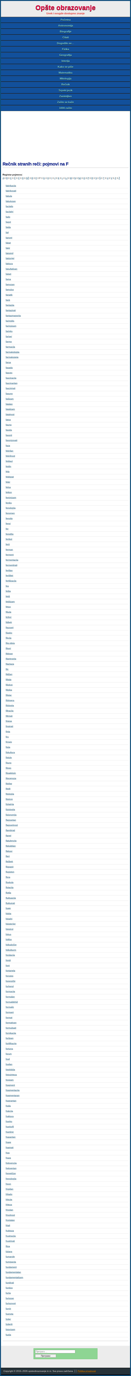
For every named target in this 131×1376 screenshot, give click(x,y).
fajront (9, 237)
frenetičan (11, 1173)
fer (7, 528)
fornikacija (11, 1033)
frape (8, 1142)
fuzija (8, 1334)
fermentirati (11, 565)
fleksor (9, 851)
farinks (9, 331)
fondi (8, 960)
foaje (8, 908)
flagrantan (11, 820)
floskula (9, 882)
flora (8, 877)
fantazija (10, 305)
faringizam (11, 326)
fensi (8, 523)
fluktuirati (10, 903)
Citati (65, 37)
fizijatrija (10, 804)
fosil (8, 1059)
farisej (9, 336)
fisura (8, 762)
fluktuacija (11, 898)
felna (8, 487)
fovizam (10, 1080)
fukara (9, 1251)
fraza (8, 1158)
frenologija (11, 1178)
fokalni (9, 918)
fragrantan (11, 1100)
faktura (9, 263)
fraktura (10, 1116)
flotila (8, 892)
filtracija (9, 710)
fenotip (9, 518)
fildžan (9, 674)
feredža (9, 534)
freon (8, 1184)
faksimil (9, 253)
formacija (10, 991)
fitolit (8, 788)
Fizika (65, 49)
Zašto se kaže (65, 102)
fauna (9, 424)
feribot (9, 539)
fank (8, 300)
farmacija (10, 346)
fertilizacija (11, 580)
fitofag (9, 783)
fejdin (8, 466)
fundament (11, 1267)
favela (9, 430)
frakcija (9, 1111)
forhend (10, 986)
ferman (9, 549)
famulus (10, 289)
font (8, 965)
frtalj (8, 1225)
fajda (8, 227)
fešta (8, 591)
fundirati (10, 1282)
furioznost (11, 1303)
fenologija (10, 508)
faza (8, 445)
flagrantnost (12, 825)
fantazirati (11, 310)
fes (7, 586)
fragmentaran (12, 1095)
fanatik (9, 294)
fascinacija (11, 378)
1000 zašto (65, 108)
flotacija (9, 887)
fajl (7, 232)
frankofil (10, 1126)
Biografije (65, 31)
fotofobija (10, 1069)
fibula (8, 612)
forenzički (10, 981)
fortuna (9, 1048)
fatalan (9, 404)
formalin (10, 1007)
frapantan (10, 1137)
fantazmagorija (13, 315)
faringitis (10, 321)
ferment (10, 554)
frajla (8, 1105)
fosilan (9, 1064)
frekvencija (11, 1163)
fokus (8, 934)
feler (8, 482)
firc (7, 736)
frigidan (9, 1189)
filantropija (11, 658)
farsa (8, 362)
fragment (10, 1085)
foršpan (9, 1038)
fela (7, 471)
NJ (79, 178)
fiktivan (9, 653)
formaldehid (12, 1002)
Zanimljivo (65, 96)
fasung (9, 393)
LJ (66, 178)
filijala (8, 679)
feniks (9, 503)
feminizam (11, 497)
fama (8, 279)
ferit (8, 544)
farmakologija (12, 352)
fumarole (10, 1256)
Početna (66, 19)
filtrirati (9, 716)
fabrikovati (11, 190)
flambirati (10, 830)
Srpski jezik (66, 90)
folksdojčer (11, 944)
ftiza (8, 1246)
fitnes (8, 768)
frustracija (11, 1236)
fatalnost (10, 414)
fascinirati (10, 388)
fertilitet (9, 575)
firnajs (9, 742)
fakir (8, 248)
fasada (9, 367)
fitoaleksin (11, 773)
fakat (8, 242)
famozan (10, 284)
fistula (9, 757)
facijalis (9, 206)
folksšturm (11, 950)
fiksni (8, 648)
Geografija (65, 55)
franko (9, 1121)
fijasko (9, 632)
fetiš (8, 596)
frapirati (9, 1147)
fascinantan (11, 383)
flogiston (10, 872)
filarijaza (10, 664)
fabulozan (11, 201)
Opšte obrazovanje (65, 7)
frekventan (11, 1168)
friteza (9, 1204)
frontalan (10, 1220)
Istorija (66, 61)
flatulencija (11, 840)
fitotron (9, 799)
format (9, 1017)
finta (8, 731)
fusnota (9, 1314)
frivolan (9, 1210)
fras (8, 1152)
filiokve (9, 684)
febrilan (9, 450)
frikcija (9, 1199)
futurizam (10, 1329)
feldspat (10, 476)
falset (8, 274)
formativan (11, 1022)
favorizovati (11, 440)
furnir (8, 1308)
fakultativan (11, 269)
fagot (8, 222)
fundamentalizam (14, 1277)
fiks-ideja (10, 643)
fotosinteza (11, 1074)
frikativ (9, 1194)
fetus (8, 606)
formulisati (11, 1028)
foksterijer (11, 924)
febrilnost (10, 456)
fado (8, 217)
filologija (10, 705)
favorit (9, 435)
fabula (9, 196)
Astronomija (65, 25)
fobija (8, 913)
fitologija (10, 794)
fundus (9, 1287)
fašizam (10, 398)
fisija (8, 747)
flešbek (9, 861)
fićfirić (9, 617)
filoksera (10, 700)
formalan (10, 996)
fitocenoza (11, 778)
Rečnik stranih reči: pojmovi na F (35, 163)
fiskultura (10, 752)
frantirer (10, 1132)
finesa (9, 721)
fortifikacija (11, 1043)
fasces (9, 372)
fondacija (10, 955)
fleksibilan (11, 846)
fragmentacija (12, 1090)
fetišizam (10, 601)
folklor (9, 939)
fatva (8, 419)
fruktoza (10, 1230)
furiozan (10, 1298)
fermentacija (12, 560)
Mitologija (65, 78)
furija (8, 1293)
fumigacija (11, 1262)
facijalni (9, 211)
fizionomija (11, 814)
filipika (9, 690)
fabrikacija (11, 185)
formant (10, 1012)
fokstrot (9, 929)
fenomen (10, 513)
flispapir (10, 866)
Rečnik (65, 84)
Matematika (65, 72)
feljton (9, 492)
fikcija (8, 638)
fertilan (9, 570)
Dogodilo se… (65, 43)
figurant (9, 627)
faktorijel (10, 258)
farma (9, 341)
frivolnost (10, 1215)
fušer (8, 1319)
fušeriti (9, 1324)
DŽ (27, 178)
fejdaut (9, 461)
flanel (8, 835)
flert (8, 856)
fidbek (9, 622)
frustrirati (10, 1241)
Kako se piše (65, 67)
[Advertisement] (65, 135)
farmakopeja (12, 357)
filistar (9, 695)
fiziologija (10, 809)
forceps (9, 976)
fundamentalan (13, 1272)
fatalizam (10, 409)
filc (7, 669)
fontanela (10, 970)
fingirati (9, 726)
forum (9, 1053)
